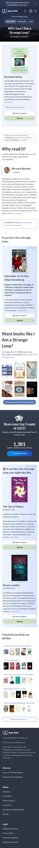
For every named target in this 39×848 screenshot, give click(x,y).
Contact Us (7, 805)
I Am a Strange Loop (20, 16)
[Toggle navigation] (35, 11)
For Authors (7, 796)
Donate (6, 814)
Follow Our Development (12, 777)
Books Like (22, 21)
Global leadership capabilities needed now (19, 703)
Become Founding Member (13, 809)
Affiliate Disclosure (10, 829)
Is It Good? (10, 21)
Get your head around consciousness (17, 646)
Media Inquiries (9, 800)
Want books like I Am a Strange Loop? (18, 339)
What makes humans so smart (15, 689)
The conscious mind (11, 660)
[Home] (10, 11)
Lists (31, 21)
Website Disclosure (10, 842)
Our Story (6, 792)
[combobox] (25, 11)
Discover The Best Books (13, 772)
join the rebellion (12, 140)
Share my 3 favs (21, 453)
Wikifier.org (20, 742)
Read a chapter (21, 113)
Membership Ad (31, 248)
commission (8, 138)
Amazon (20, 118)
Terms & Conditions (10, 838)
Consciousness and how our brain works (19, 674)
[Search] (25, 11)
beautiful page (16, 432)
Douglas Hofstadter (20, 36)
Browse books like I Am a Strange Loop (19, 402)
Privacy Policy (8, 833)
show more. (8, 102)
